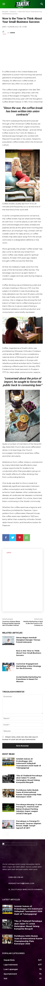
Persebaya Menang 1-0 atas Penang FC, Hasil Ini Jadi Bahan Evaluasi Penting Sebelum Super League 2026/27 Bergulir (29, 809)
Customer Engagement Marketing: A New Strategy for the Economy (28, 666)
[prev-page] (3, 834)
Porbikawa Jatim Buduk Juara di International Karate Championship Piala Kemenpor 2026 (28, 793)
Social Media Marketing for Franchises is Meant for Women (28, 679)
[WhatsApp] (26, 537)
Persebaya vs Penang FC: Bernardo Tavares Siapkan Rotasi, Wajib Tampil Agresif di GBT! (28, 824)
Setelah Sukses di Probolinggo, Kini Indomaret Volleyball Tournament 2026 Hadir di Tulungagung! (28, 763)
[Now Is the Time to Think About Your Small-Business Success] (8, 654)
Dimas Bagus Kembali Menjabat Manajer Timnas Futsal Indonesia (28, 639)
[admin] (5, 32)
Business (13, 12)
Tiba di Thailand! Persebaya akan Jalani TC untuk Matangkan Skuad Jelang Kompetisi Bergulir (29, 778)
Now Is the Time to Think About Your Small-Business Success (28, 653)
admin (12, 33)
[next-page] (7, 834)
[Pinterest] (19, 537)
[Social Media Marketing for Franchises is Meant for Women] (8, 680)
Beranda (5, 12)
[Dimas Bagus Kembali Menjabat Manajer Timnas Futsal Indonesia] (8, 640)
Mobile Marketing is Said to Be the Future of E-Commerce (33, 623)
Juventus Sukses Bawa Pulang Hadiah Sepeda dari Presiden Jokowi (11, 623)
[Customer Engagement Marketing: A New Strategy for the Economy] (8, 667)
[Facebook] (5, 537)
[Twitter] (12, 537)
